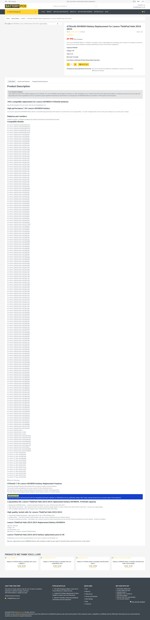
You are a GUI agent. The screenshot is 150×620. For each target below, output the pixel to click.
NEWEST (49, 11)
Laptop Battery (15, 18)
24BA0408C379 (75, 32)
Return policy (88, 594)
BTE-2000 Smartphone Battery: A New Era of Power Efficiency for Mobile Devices (65, 590)
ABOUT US (73, 11)
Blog (86, 601)
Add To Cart (84, 64)
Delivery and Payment (24, 81)
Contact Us (88, 604)
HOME (43, 11)
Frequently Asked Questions (40, 81)
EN (142, 1)
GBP (138, 1)
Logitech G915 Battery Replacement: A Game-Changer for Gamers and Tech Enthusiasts (65, 594)
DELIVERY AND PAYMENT (85, 11)
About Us (87, 591)
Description (12, 81)
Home (7, 18)
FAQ (6, 1)
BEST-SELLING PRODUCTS (60, 11)
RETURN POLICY (98, 11)
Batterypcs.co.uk (19, 612)
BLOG (106, 11)
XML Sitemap (12, 1)
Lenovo (23, 18)
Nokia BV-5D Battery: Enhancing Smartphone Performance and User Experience (65, 598)
